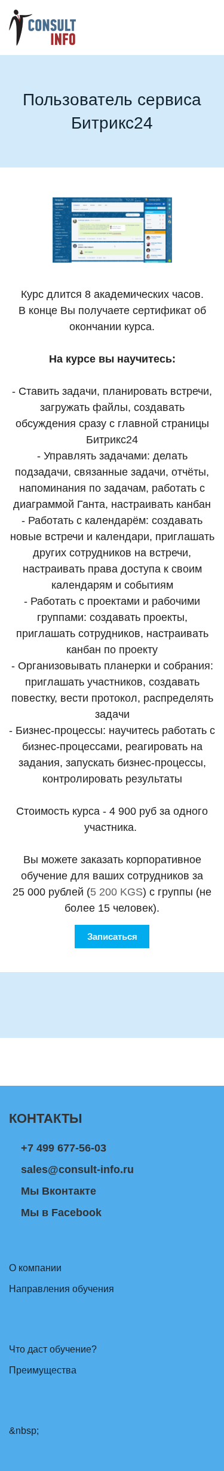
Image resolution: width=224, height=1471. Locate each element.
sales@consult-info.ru (77, 1169)
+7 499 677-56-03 (63, 1148)
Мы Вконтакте (58, 1191)
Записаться (112, 936)
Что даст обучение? (53, 1349)
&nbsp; (24, 1431)
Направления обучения (61, 1289)
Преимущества (42, 1370)
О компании (35, 1268)
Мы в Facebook (61, 1213)
